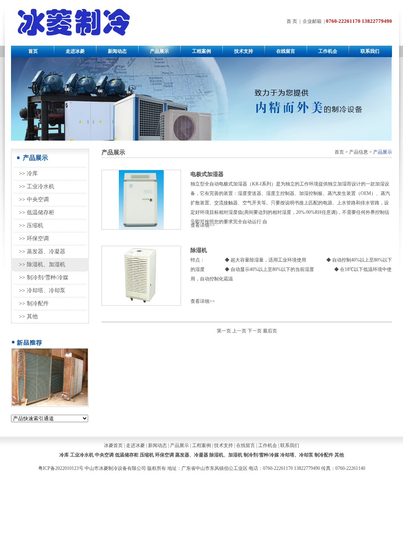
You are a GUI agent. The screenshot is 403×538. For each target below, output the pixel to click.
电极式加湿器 (207, 174)
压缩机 (147, 455)
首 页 (292, 21)
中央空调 (104, 455)
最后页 (270, 331)
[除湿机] (141, 303)
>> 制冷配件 (34, 303)
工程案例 (201, 51)
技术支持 (243, 51)
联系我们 (369, 51)
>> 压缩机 (31, 225)
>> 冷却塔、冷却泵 (42, 290)
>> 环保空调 (34, 238)
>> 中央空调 (34, 199)
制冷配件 (323, 455)
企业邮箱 (312, 21)
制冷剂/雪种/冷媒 (261, 455)
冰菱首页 (113, 445)
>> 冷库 (28, 173)
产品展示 (159, 51)
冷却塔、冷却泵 (296, 455)
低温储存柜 (127, 455)
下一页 (255, 331)
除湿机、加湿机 (225, 455)
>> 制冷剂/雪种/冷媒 (43, 277)
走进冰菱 (75, 51)
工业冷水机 (82, 455)
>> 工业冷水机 (36, 186)
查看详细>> (202, 225)
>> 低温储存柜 (36, 212)
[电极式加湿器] (141, 227)
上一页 (239, 331)
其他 (339, 455)
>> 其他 (28, 316)
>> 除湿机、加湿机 (42, 264)
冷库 (64, 455)
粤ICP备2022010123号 (60, 468)
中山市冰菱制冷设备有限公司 (115, 468)
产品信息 (358, 152)
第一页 (224, 331)
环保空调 (164, 455)
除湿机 (198, 250)
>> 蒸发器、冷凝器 (42, 251)
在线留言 (285, 51)
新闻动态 (117, 51)
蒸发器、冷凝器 (191, 455)
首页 (33, 51)
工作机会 (327, 51)
